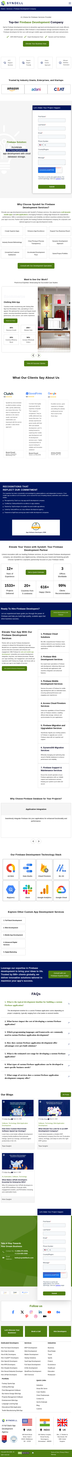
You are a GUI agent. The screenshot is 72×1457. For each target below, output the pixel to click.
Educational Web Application (11, 1407)
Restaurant (51, 1374)
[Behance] (58, 1312)
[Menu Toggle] (70, 3)
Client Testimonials (42, 1395)
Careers (39, 1409)
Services (9, 9)
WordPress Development (32, 1371)
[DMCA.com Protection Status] (23, 1453)
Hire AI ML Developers (8, 1354)
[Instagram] (31, 1312)
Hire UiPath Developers (9, 1374)
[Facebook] (13, 1312)
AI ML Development (31, 1368)
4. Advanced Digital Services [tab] (10, 944)
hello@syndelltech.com (24, 1258)
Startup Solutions (30, 1358)
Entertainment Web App (10, 1400)
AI (2, 1176)
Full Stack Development (32, 1364)
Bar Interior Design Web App (11, 1393)
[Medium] (45, 1316)
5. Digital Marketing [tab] (10, 952)
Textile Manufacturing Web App (12, 1410)
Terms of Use (55, 1452)
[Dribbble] (36, 1316)
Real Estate (52, 1351)
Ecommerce (52, 1364)
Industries (39, 1385)
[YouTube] (49, 1312)
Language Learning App (10, 1404)
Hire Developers (60, 1331)
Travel (50, 1354)
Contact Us (40, 1398)
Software (5, 1123)
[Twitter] (22, 1312)
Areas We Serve (41, 1388)
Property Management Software (12, 1397)
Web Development (30, 1351)
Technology (12, 1123)
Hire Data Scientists (7, 1351)
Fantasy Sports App (8, 1383)
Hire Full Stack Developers (10, 1348)
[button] (33, 355)
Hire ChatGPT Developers (10, 1358)
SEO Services (29, 1374)
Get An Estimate (41, 1402)
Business (51, 1348)
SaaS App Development (32, 1361)
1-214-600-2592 (22, 1253)
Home (3, 9)
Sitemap (53, 1454)
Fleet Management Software (11, 1390)
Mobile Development (31, 1354)
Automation (8, 1176)
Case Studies (40, 1392)
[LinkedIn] (40, 1312)
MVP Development (30, 1348)
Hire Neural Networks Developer (12, 1371)
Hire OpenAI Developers (9, 1361)
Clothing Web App (8, 1387)
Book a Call (36, 1331)
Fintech (50, 1361)
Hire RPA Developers (8, 1364)
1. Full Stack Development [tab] (12, 920)
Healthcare (51, 1368)
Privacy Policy (64, 1452)
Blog (38, 1405)
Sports (50, 1358)
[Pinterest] (27, 1316)
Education (51, 1371)
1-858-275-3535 (22, 1251)
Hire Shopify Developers (9, 1368)
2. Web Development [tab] (10, 928)
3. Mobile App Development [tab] (13, 935)
